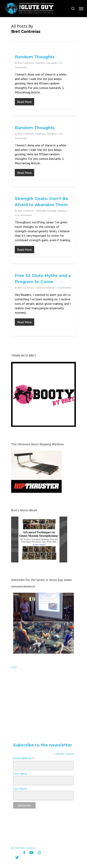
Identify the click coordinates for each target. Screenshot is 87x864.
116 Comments (23, 215)
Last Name (20, 788)
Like (14, 667)
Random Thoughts (35, 56)
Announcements (45, 287)
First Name (20, 773)
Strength (41, 210)
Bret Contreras (26, 62)
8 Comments (64, 287)
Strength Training (56, 210)
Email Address (23, 758)
